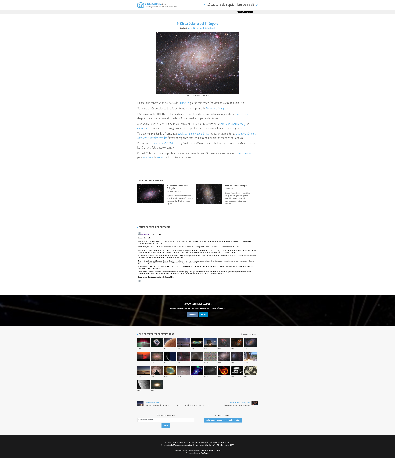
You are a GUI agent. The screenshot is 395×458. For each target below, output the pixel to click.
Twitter (203, 315)
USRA (232, 445)
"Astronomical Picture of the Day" (218, 442)
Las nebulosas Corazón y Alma (240, 403)
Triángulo (184, 103)
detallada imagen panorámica (193, 133)
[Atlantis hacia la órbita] (250, 356)
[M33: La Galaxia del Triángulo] (224, 356)
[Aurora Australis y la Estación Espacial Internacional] (143, 342)
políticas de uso (192, 445)
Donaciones (178, 450)
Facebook (192, 315)
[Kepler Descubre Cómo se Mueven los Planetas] (250, 370)
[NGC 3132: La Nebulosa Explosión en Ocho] (170, 370)
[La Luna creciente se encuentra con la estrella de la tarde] (170, 356)
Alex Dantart (205, 453)
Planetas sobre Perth (152, 403)
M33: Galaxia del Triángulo (236, 185)
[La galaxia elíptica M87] (157, 384)
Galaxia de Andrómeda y (232, 124)
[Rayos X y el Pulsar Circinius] (197, 370)
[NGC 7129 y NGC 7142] (237, 356)
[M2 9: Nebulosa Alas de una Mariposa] (197, 342)
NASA (173, 445)
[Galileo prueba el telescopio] (237, 370)
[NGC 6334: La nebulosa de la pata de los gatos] (237, 342)
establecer (148, 157)
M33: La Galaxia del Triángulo (197, 23)
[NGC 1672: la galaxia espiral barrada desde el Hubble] (250, 342)
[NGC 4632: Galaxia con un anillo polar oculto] (157, 342)
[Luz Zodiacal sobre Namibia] (197, 356)
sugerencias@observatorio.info (211, 450)
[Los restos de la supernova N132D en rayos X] (224, 370)
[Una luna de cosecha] (210, 342)
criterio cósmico (244, 153)
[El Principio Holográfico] (210, 356)
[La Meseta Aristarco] (183, 370)
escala (160, 157)
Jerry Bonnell (225, 445)
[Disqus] (197, 256)
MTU (217, 445)
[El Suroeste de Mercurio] (143, 384)
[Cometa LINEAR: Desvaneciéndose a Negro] (210, 370)
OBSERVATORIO (153, 3)
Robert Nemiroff (210, 445)
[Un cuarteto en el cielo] (143, 370)
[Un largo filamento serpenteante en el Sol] (170, 342)
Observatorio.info (178, 442)
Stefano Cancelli (210, 28)
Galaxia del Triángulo (217, 108)
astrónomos (143, 128)
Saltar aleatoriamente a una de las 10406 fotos (223, 420)
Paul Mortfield (200, 28)
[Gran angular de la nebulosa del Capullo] (183, 356)
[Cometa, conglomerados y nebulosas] (224, 342)
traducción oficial (193, 442)
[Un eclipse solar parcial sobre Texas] (143, 356)
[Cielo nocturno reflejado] (183, 342)
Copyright (191, 28)
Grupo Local (242, 114)
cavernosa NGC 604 (162, 143)
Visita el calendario (249, 334)
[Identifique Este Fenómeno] (157, 370)
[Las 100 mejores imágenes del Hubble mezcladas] (157, 356)
